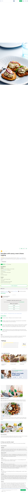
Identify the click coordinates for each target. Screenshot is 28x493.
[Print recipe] (23, 248)
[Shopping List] (25, 1)
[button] (10, 491)
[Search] (2, 1)
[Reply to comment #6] (4, 473)
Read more (10, 490)
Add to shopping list (14, 285)
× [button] (27, 489)
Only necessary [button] (23, 491)
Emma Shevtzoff (15, 291)
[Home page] (14, 1)
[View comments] (21, 248)
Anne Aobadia (6, 291)
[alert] (14, 491)
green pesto (5, 270)
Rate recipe (4, 261)
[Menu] (1, 1)
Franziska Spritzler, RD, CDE (5, 292)
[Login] (27, 1)
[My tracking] (23, 1)
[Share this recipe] (24, 248)
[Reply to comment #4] (3, 462)
